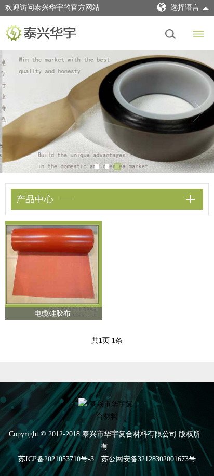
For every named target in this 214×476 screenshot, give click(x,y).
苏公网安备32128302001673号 (148, 459)
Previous (15, 111)
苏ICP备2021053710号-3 (56, 459)
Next (198, 111)
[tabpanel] (107, 111)
